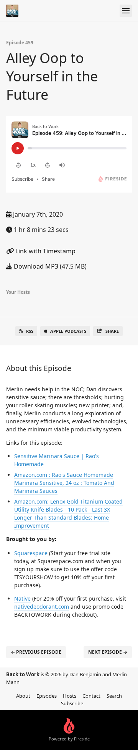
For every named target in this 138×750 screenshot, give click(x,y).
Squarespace (31, 553)
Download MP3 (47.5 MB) (49, 266)
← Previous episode (36, 652)
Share (112, 331)
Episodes (46, 695)
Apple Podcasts (68, 331)
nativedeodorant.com (41, 606)
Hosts (69, 695)
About (23, 695)
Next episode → (107, 652)
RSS (29, 331)
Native (22, 598)
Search (114, 695)
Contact (91, 695)
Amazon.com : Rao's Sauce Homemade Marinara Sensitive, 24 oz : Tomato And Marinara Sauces (64, 482)
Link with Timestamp (45, 251)
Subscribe (72, 703)
